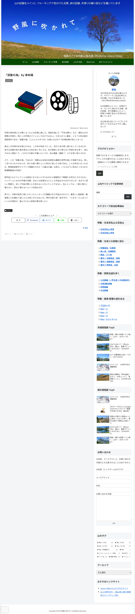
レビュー (9, 210)
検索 (98, 192)
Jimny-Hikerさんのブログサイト (114, 588)
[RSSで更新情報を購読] (115, 136)
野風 (114, 89)
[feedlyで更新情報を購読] (112, 136)
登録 (99, 173)
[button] (75, 220)
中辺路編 (104, 290)
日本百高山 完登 (107, 232)
